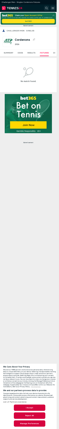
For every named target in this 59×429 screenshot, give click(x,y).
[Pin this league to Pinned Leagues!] (33, 39)
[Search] (46, 8)
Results (31, 53)
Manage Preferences (29, 423)
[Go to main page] (16, 8)
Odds (20, 53)
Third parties (36, 387)
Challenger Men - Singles (20, 31)
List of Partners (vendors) (14, 402)
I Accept (29, 408)
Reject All (29, 415)
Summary (8, 53)
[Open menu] (52, 8)
